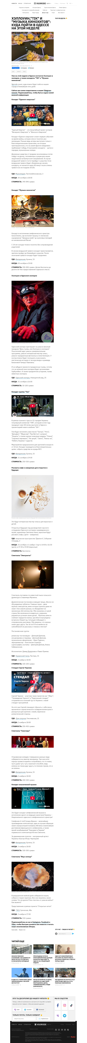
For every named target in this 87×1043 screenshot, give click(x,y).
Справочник (27, 3)
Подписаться (44, 1018)
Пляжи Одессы (62, 7)
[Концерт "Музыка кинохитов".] (33, 211)
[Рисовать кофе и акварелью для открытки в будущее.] (33, 496)
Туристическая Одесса (50, 7)
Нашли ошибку (14, 929)
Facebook (45, 922)
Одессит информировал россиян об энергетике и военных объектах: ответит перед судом (65, 958)
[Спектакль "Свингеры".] (33, 741)
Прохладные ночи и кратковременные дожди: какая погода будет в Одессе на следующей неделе (43, 959)
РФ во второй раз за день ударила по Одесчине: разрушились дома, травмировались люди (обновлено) (42, 983)
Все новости (61, 12)
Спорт (53, 12)
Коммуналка (26, 12)
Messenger (41, 1009)
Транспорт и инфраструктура (57, 10)
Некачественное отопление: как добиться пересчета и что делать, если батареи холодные (21, 958)
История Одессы (37, 7)
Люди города (35, 12)
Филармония (20, 259)
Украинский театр (22, 656)
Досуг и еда (45, 12)
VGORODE (41, 1024)
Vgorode (15, 84)
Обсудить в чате (22, 929)
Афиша (20, 3)
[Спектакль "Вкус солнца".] (33, 876)
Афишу (56, 3)
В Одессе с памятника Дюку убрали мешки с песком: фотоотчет (22, 981)
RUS (70, 3)
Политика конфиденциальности (18, 1030)
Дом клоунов (21, 718)
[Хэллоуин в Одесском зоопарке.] (33, 311)
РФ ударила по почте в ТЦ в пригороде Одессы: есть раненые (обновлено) (65, 981)
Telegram (29, 1009)
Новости (14, 3)
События (45, 10)
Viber (14, 924)
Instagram (36, 922)
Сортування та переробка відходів (30, 10)
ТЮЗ (18, 910)
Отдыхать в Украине (24, 7)
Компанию (63, 3)
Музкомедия (20, 174)
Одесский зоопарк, (23, 378)
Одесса (49, 1024)
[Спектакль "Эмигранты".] (33, 574)
